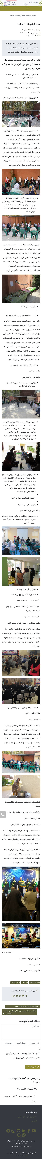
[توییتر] (23, 996)
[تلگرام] (17, 996)
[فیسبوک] (26, 996)
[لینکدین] (20, 996)
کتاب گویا (34, 1121)
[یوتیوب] (33, 1132)
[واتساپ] (23, 1136)
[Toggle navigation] (27, 8)
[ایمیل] (18, 1132)
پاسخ (34, 1101)
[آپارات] (18, 1136)
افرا (25, 1156)
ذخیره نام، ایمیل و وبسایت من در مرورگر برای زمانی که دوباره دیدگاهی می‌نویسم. (23, 1055)
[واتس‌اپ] (14, 996)
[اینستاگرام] (12, 1132)
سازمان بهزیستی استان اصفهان (27, 1117)
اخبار (29, 30)
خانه (38, 15)
